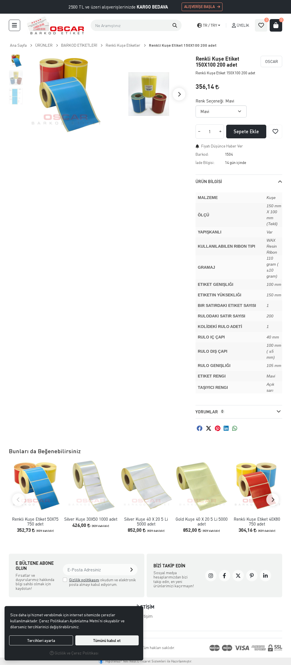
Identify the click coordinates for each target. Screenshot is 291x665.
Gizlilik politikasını (84, 579)
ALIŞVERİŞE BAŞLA (199, 6)
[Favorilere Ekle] (275, 131)
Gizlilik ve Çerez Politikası (76, 652)
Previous (18, 499)
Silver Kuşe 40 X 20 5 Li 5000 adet (146, 521)
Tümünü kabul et (107, 640)
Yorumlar (209, 411)
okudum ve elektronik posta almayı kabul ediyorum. (102, 582)
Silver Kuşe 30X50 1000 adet (90, 519)
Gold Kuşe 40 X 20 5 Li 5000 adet (202, 521)
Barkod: (202, 154)
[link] (211, 575)
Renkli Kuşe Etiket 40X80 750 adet (257, 521)
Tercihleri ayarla (41, 640)
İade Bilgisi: (205, 162)
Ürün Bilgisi (209, 181)
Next (179, 94)
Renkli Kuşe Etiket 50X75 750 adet (35, 521)
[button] (14, 25)
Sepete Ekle (246, 131)
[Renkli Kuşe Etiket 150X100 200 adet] (65, 94)
